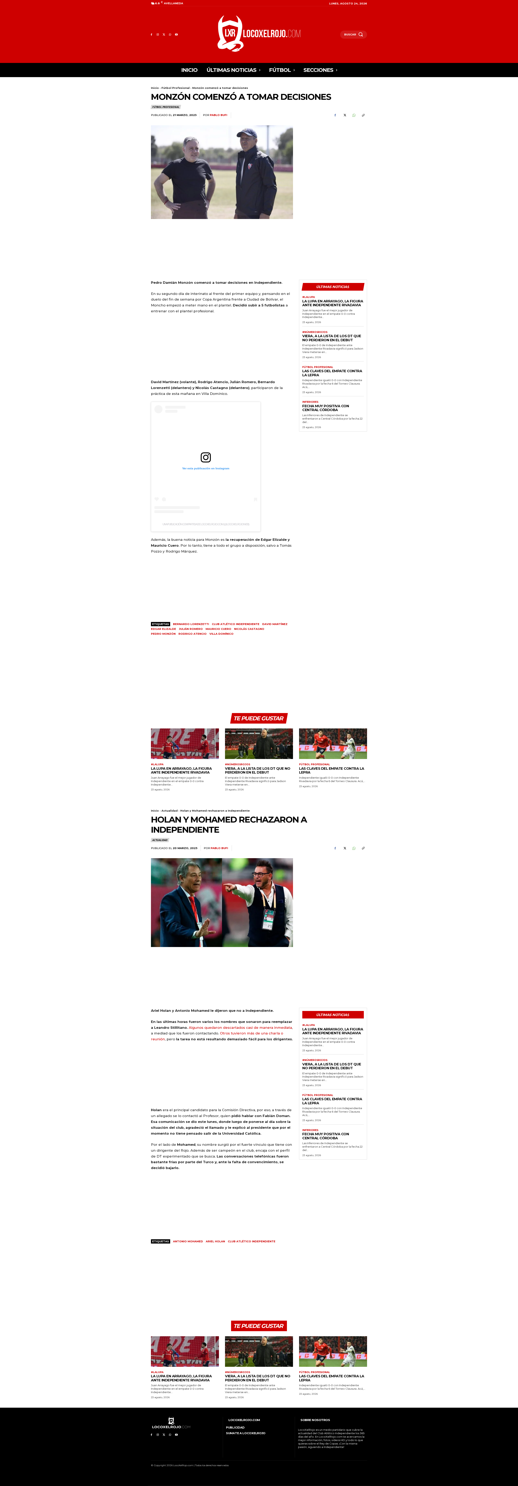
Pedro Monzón (163, 633)
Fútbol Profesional (175, 87)
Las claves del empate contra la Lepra (332, 373)
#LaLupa (308, 297)
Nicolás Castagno (249, 628)
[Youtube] (176, 35)
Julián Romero (191, 628)
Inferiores (310, 402)
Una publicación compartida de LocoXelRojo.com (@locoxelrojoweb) (205, 524)
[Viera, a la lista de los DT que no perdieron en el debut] (259, 743)
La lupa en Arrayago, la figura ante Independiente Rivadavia (332, 303)
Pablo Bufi (218, 115)
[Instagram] (158, 35)
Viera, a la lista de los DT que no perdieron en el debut (331, 338)
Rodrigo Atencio (192, 633)
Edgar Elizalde (163, 628)
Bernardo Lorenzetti (191, 624)
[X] (164, 35)
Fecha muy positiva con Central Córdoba (325, 408)
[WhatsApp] (170, 35)
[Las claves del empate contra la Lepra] (333, 743)
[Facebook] (151, 35)
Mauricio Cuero (218, 628)
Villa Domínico (221, 633)
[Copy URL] (363, 115)
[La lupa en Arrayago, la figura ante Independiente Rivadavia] (185, 743)
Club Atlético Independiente (235, 624)
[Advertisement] (333, 153)
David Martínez (275, 624)
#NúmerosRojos (314, 332)
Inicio (155, 87)
